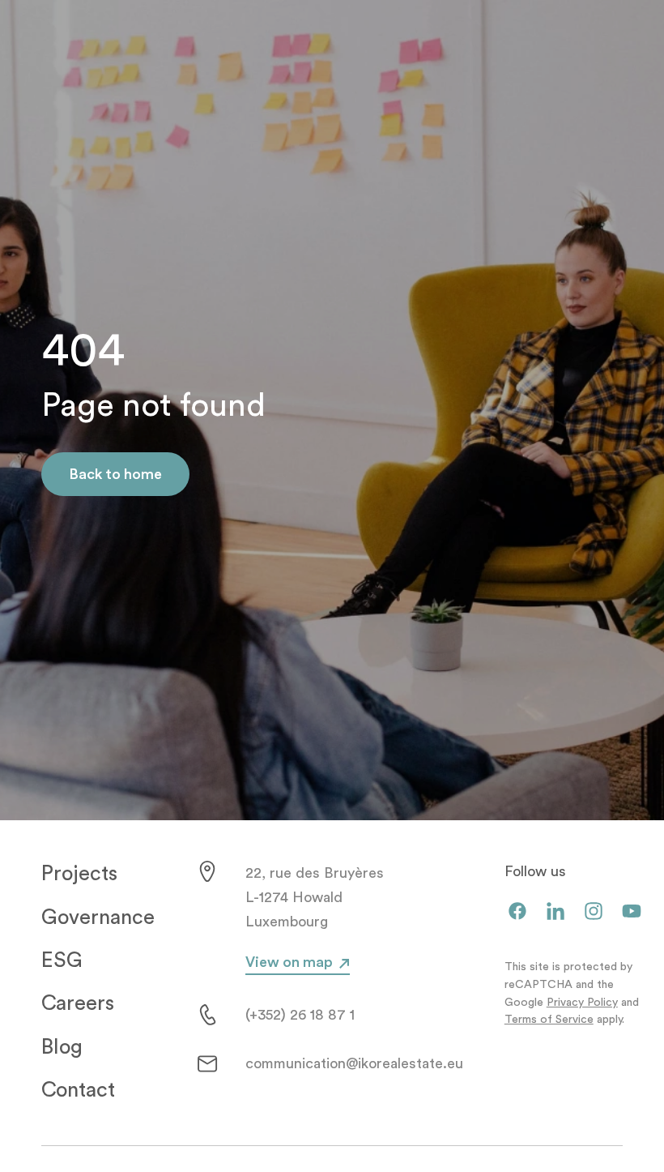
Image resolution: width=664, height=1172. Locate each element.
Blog (62, 1047)
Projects (79, 873)
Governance (98, 917)
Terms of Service (549, 1019)
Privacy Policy (582, 1002)
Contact (78, 1090)
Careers (77, 1003)
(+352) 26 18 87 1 (300, 1014)
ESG (62, 960)
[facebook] (517, 912)
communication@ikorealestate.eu (354, 1063)
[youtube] (632, 912)
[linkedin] (555, 912)
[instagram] (594, 912)
